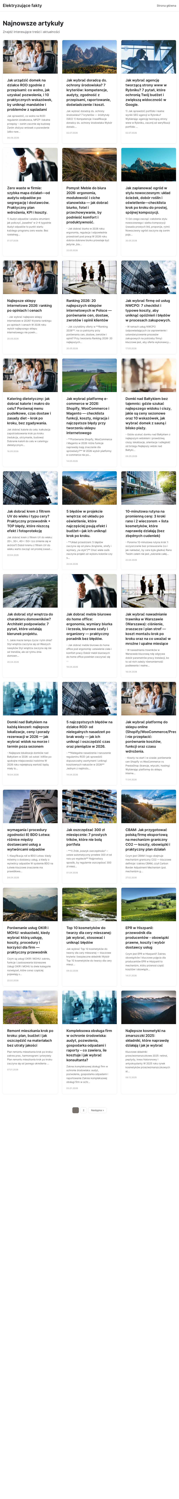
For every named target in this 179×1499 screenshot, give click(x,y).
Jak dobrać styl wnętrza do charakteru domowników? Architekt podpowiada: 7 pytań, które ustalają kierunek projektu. (30, 624)
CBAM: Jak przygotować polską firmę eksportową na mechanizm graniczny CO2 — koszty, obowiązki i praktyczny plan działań (148, 839)
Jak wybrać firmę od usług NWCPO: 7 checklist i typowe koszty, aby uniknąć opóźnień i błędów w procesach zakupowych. (148, 310)
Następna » (97, 1110)
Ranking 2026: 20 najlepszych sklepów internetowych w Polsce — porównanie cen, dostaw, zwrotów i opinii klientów (89, 310)
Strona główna (166, 5)
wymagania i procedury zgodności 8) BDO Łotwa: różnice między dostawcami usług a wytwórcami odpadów (28, 839)
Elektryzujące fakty (22, 5)
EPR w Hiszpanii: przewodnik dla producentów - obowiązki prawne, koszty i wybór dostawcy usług (147, 937)
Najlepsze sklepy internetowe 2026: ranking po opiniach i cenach (29, 306)
